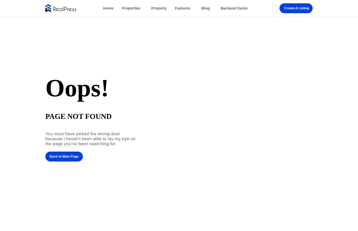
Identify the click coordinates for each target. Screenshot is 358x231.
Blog (205, 8)
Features (182, 8)
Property (159, 8)
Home (108, 8)
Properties (131, 8)
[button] (296, 8)
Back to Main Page (64, 156)
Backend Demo (234, 8)
